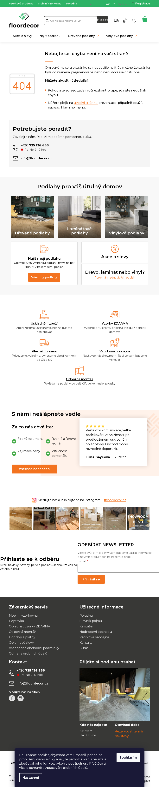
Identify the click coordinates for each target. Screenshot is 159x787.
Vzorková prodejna (20, 3)
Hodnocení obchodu (94, 631)
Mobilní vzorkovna (48, 3)
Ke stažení (86, 626)
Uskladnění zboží (42, 323)
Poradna (70, 3)
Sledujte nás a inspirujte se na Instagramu (81, 500)
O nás (82, 647)
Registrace (141, 3)
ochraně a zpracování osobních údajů (57, 768)
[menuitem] (21, 36)
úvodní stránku (84, 103)
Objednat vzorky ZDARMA (28, 626)
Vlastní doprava (42, 351)
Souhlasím (127, 757)
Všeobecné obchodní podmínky (33, 647)
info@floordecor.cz (31, 683)
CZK (107, 3)
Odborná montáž (78, 379)
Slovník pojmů (89, 620)
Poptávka (15, 620)
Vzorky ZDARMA (113, 323)
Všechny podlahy (43, 277)
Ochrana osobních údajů (27, 653)
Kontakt (84, 642)
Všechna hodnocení (33, 469)
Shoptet (143, 780)
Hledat (100, 20)
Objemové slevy (20, 642)
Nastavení (29, 777)
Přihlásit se (88, 579)
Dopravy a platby (21, 637)
